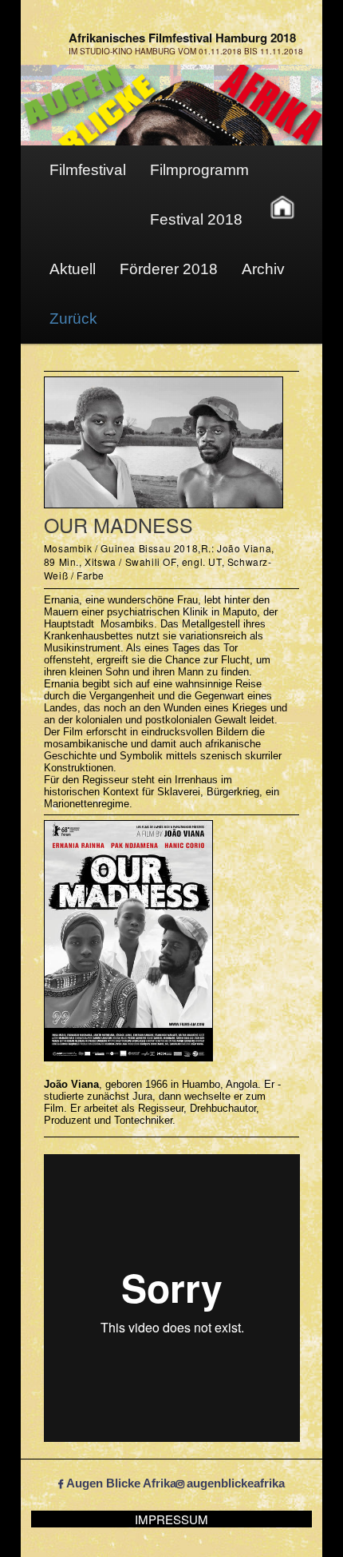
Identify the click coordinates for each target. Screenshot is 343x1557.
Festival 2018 (196, 219)
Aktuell (72, 269)
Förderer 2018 (169, 269)
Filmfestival (87, 169)
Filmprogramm (199, 169)
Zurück (73, 318)
